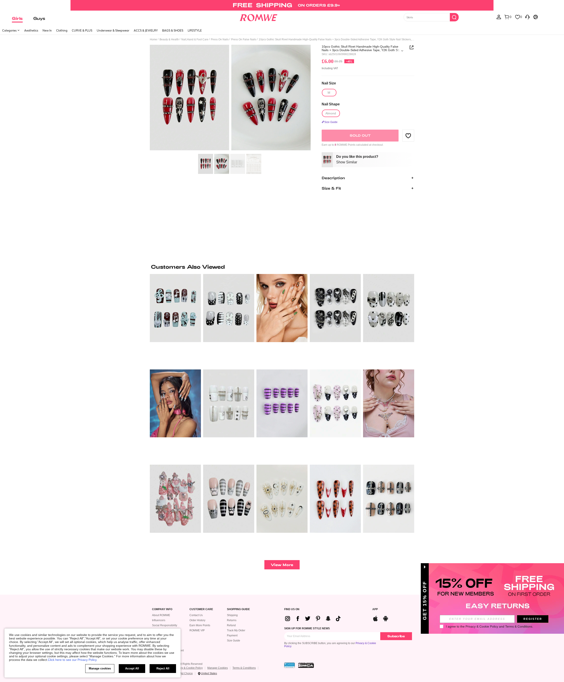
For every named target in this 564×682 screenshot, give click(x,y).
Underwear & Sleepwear (113, 30)
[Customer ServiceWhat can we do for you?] (527, 16)
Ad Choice (186, 673)
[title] (282, 267)
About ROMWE (161, 615)
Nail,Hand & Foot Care (194, 39)
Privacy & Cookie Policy (188, 667)
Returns (231, 620)
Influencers (158, 620)
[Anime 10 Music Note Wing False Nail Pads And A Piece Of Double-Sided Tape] (335, 403)
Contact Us (196, 615)
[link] (282, 5)
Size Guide (233, 640)
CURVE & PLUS (82, 30)
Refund (231, 625)
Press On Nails (220, 39)
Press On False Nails (243, 39)
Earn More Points (199, 625)
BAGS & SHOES (172, 30)
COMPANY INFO (162, 609)
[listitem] (175, 320)
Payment (232, 635)
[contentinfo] (314, 618)
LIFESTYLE (195, 30)
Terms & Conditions (244, 667)
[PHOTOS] (230, 98)
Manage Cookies (217, 667)
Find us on (291, 609)
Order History (197, 620)
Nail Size (329, 83)
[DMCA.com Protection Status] (306, 665)
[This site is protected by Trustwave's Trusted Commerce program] (289, 665)
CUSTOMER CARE (201, 609)
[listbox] (499, 17)
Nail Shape (331, 104)
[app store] (375, 618)
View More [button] (282, 565)
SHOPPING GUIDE (238, 609)
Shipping (232, 615)
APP (375, 609)
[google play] (385, 618)
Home (153, 39)
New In (47, 30)
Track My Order (236, 630)
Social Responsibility (164, 625)
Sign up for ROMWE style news (307, 628)
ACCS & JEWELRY (146, 30)
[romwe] (258, 17)
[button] (408, 136)
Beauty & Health (169, 39)
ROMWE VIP (197, 630)
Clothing (61, 30)
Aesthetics (31, 30)
